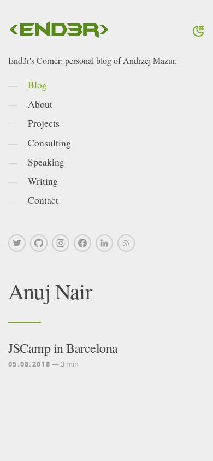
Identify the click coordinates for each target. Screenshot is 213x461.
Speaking (46, 161)
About (40, 103)
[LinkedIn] (104, 243)
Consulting (49, 142)
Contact (43, 199)
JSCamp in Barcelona (63, 348)
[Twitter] (17, 243)
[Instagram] (60, 243)
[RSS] (126, 243)
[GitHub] (39, 243)
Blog (37, 84)
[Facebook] (82, 243)
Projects (44, 122)
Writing (43, 180)
